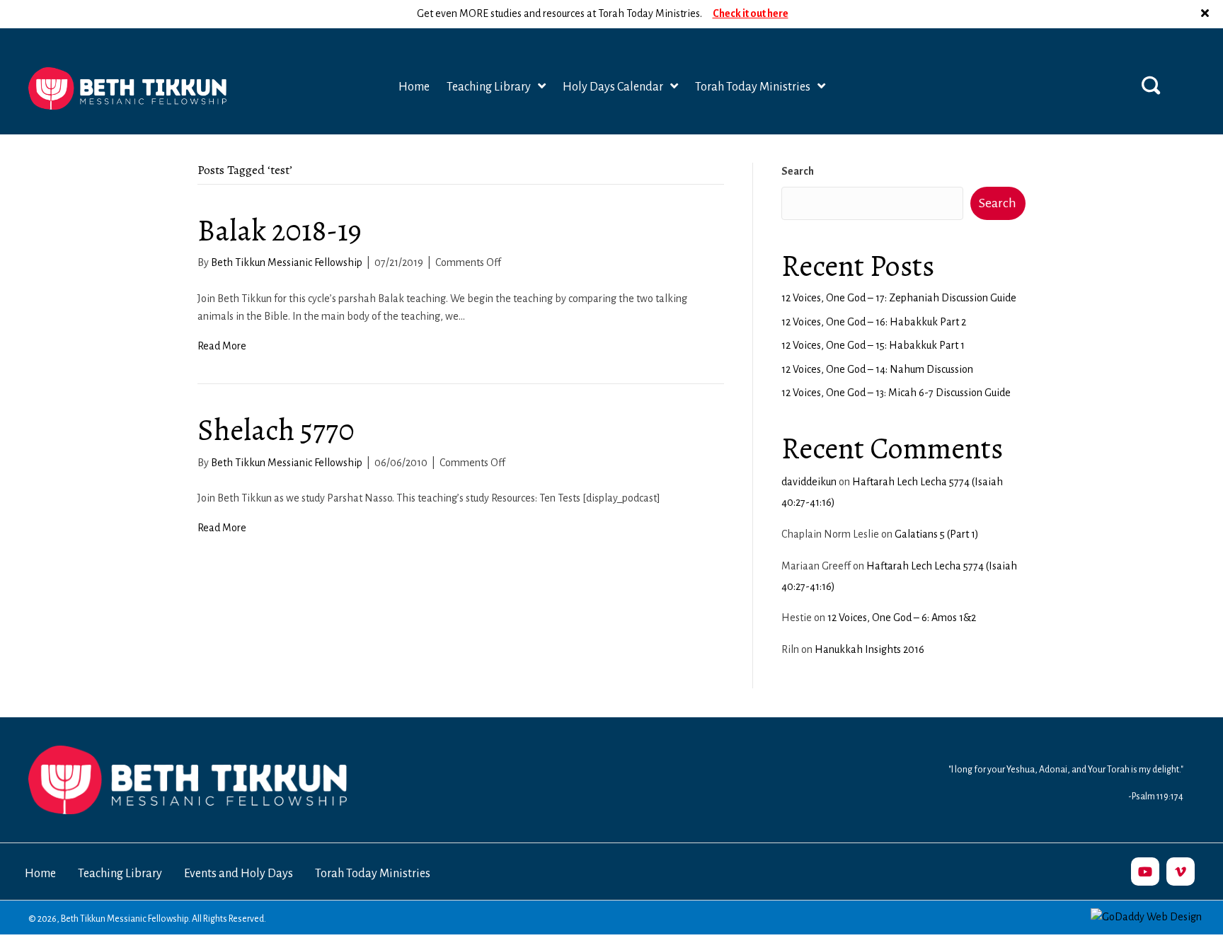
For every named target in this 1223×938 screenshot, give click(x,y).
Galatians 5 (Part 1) (937, 534)
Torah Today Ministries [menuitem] (372, 873)
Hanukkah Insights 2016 (869, 649)
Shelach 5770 (276, 430)
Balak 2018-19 (279, 230)
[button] (1207, 14)
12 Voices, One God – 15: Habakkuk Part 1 (873, 345)
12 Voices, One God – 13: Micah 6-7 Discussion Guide (896, 392)
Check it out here (750, 13)
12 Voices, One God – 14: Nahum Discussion (877, 369)
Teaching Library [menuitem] (120, 873)
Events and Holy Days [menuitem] (238, 873)
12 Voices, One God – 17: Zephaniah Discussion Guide (898, 297)
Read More (221, 346)
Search (797, 171)
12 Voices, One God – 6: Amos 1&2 (901, 617)
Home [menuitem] (40, 873)
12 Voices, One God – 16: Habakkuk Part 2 (873, 322)
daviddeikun (809, 481)
